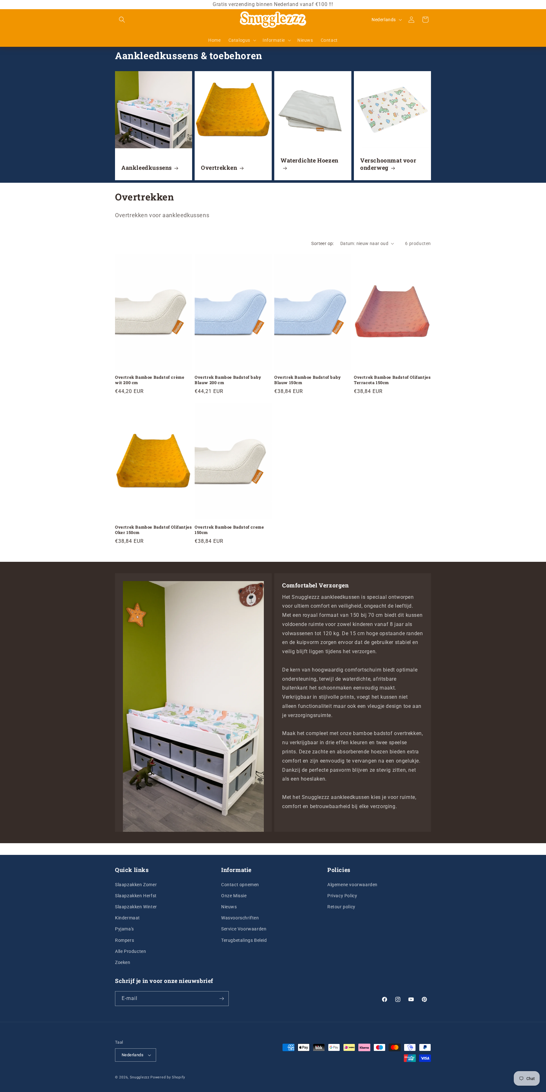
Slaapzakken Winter (136, 906)
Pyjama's (124, 928)
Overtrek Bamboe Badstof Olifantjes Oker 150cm (153, 530)
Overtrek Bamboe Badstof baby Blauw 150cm (307, 380)
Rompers (124, 939)
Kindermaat (127, 917)
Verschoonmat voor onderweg (388, 164)
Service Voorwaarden (243, 928)
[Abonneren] (221, 998)
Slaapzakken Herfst (136, 895)
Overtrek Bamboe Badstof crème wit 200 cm (149, 380)
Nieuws (229, 906)
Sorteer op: (322, 243)
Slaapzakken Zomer (136, 884)
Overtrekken (219, 167)
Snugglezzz (139, 1077)
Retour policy (341, 906)
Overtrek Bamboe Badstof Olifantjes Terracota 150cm (392, 380)
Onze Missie (234, 895)
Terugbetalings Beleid (244, 939)
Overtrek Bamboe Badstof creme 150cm (229, 530)
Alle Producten (130, 951)
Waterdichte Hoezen (309, 160)
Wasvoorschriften (240, 917)
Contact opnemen (240, 884)
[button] (122, 20)
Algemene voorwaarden (352, 884)
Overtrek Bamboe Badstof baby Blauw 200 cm (228, 380)
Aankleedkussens (146, 167)
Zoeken (122, 962)
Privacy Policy (342, 895)
